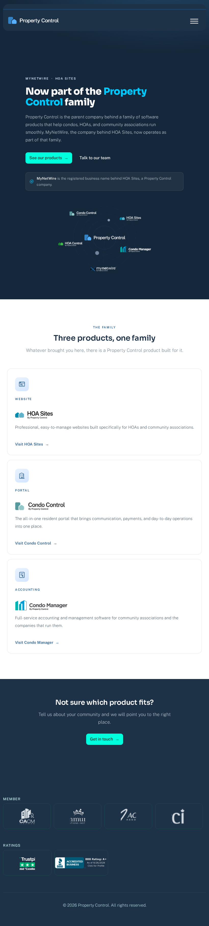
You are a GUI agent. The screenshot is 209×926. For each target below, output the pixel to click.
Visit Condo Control (36, 543)
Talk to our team (95, 157)
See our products (48, 157)
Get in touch (104, 739)
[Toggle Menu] (194, 21)
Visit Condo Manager (37, 642)
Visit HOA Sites (32, 444)
